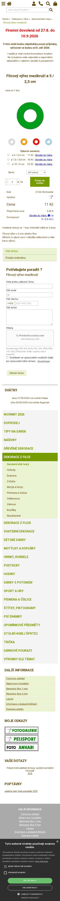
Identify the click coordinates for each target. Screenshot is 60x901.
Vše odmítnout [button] (29, 888)
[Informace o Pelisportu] (21, 742)
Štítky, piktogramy (20, 608)
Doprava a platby (14, 709)
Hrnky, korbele (16, 557)
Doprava (11, 475)
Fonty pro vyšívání (15, 678)
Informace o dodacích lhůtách (21, 704)
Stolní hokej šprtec (21, 633)
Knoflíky (11, 510)
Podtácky (12, 565)
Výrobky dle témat (19, 659)
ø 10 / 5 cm (18, 164)
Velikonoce (13, 498)
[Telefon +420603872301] (42, 5)
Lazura (9, 699)
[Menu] (3, 3)
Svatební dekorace (19, 531)
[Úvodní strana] (10, 4)
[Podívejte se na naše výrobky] (21, 733)
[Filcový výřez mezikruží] (30, 115)
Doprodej (12, 423)
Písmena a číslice (17, 492)
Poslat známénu (16, 257)
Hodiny (9, 574)
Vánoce (11, 504)
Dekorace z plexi (17, 523)
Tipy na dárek (15, 431)
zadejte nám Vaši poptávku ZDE (21, 791)
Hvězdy (11, 469)
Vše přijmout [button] (30, 881)
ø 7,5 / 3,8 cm (18, 159)
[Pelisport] (51, 198)
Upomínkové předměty (22, 625)
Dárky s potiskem (18, 582)
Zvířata (11, 481)
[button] (30, 893)
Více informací (43, 361)
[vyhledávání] (49, 4)
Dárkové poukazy (18, 650)
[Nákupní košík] (56, 4)
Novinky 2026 (14, 414)
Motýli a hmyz (15, 487)
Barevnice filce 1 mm (17, 688)
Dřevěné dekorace (18, 448)
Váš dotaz (12, 251)
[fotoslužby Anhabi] (21, 750)
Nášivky (10, 440)
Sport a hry (14, 591)
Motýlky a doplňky (20, 548)
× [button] (57, 841)
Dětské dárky (15, 540)
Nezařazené (14, 515)
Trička (9, 642)
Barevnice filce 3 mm (17, 693)
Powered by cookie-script (30, 898)
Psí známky (13, 616)
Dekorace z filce (17, 457)
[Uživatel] (35, 4)
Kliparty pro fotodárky (17, 683)
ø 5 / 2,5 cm (18, 155)
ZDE (30, 773)
